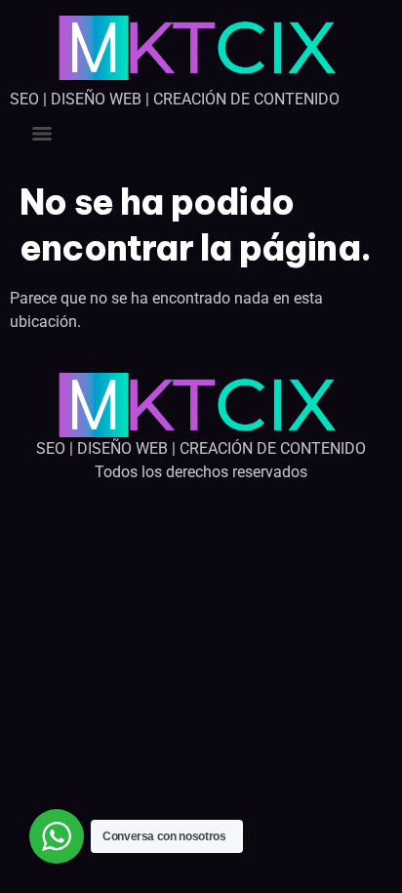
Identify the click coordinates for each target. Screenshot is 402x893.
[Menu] (42, 133)
